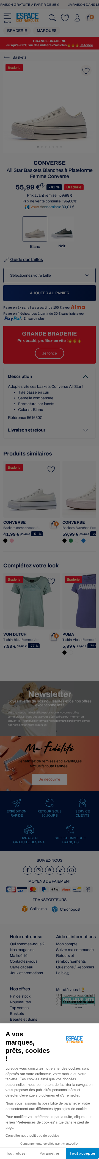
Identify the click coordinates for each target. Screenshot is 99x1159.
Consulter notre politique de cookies (32, 1136)
